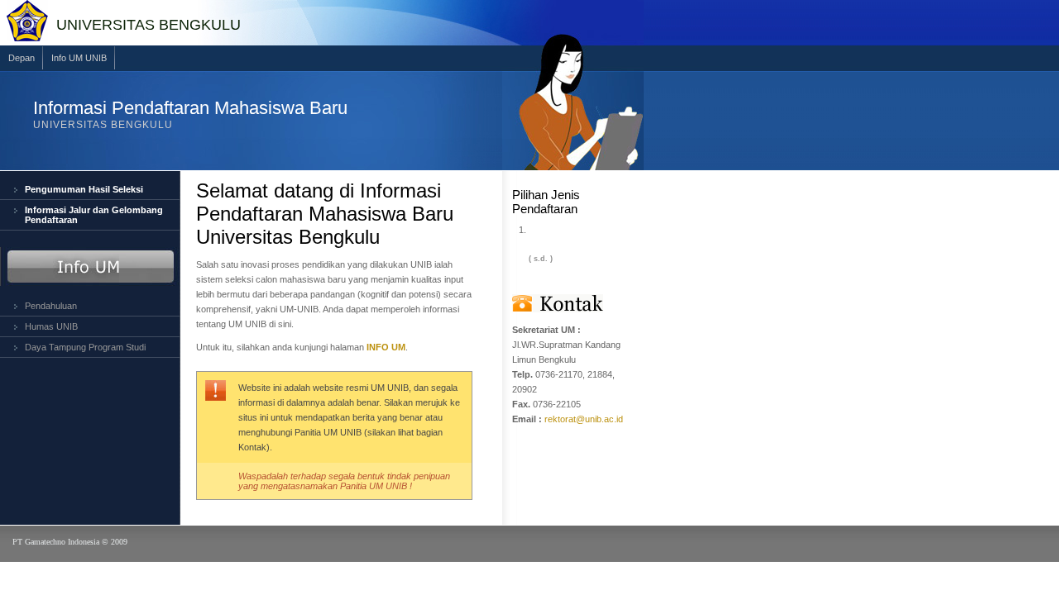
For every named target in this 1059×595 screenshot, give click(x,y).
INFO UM (386, 347)
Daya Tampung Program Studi (85, 347)
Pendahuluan (51, 306)
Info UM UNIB (79, 58)
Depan (21, 58)
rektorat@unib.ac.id (583, 419)
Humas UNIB (51, 326)
